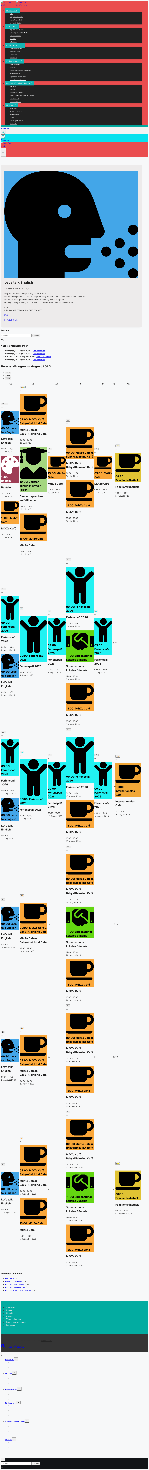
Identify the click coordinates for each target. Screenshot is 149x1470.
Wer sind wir (13, 108)
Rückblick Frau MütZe (14, 1284)
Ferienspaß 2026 (15, 51)
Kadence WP (46, 1341)
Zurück (8, 373)
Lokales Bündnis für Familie (15, 1421)
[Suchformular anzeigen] (3, 132)
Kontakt (9, 1313)
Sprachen (12, 67)
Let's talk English (11, 320)
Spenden (5, 128)
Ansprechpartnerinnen (16, 121)
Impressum (11, 1325)
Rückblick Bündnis (15, 102)
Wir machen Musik (15, 36)
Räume (12, 117)
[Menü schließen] (1, 1354)
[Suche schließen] (3, 1459)
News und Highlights (14, 1281)
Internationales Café (16, 20)
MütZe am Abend (15, 73)
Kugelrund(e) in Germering (18, 76)
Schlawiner (13, 55)
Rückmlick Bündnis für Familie (18, 1290)
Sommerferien (39, 351)
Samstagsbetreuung (16, 48)
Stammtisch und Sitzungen (18, 80)
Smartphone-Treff (15, 64)
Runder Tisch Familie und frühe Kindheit (22, 95)
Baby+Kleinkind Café (16, 17)
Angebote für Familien (16, 92)
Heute (8, 376)
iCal (6, 315)
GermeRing (13, 86)
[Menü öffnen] (3, 152)
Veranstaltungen (13, 1319)
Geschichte (13, 124)
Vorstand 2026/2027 (16, 111)
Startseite (10, 1307)
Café (11, 14)
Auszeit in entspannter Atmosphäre (20, 70)
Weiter (8, 378)
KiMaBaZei (13, 39)
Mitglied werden (14, 114)
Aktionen (12, 89)
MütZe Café (9, 1360)
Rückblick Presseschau (15, 1287)
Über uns (8, 1440)
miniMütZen (13, 58)
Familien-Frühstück (15, 23)
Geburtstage (13, 42)
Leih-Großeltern (14, 99)
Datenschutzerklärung (16, 1322)
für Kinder (8, 1373)
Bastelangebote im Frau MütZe (19, 33)
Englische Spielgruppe (16, 29)
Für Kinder (9, 1278)
